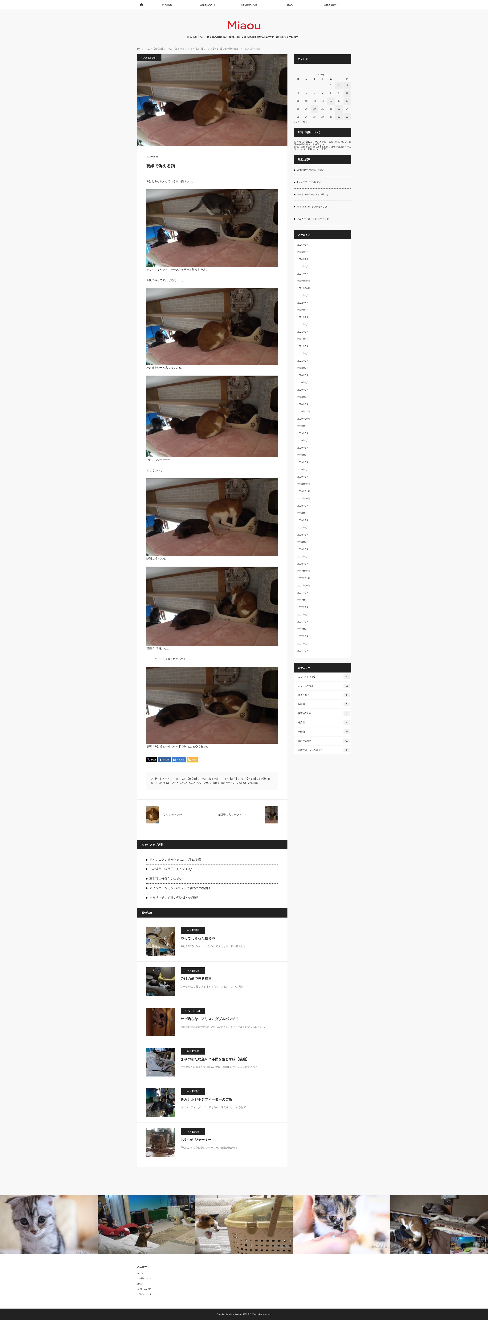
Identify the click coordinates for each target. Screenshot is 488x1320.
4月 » (304, 122)
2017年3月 (303, 636)
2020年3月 (303, 390)
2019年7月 (303, 440)
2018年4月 (303, 542)
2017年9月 (303, 593)
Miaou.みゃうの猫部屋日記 (241, 1314)
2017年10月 (303, 585)
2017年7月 (303, 607)
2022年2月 (303, 317)
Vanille (166, 778)
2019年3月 (303, 462)
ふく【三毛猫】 (323, 686)
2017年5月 (303, 622)
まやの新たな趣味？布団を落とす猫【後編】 (215, 1059)
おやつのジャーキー (196, 1140)
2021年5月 (303, 346)
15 (331, 101)
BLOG (290, 4)
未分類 (323, 731)
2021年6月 (303, 339)
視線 (255, 782)
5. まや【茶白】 (230, 778)
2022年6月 (303, 295)
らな (199, 782)
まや (182, 782)
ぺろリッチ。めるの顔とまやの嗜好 (173, 897)
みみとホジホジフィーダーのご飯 (206, 1099)
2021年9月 (303, 324)
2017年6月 (303, 614)
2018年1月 (303, 564)
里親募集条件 (331, 4)
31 (347, 117)
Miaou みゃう (171, 782)
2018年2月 (303, 556)
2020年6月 (303, 375)
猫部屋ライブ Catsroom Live (236, 782)
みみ (193, 782)
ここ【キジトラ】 (323, 676)
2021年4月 (303, 353)
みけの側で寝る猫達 (196, 979)
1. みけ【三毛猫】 (149, 57)
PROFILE (167, 4)
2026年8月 (303, 245)
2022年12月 (303, 281)
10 (347, 93)
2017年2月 (303, 643)
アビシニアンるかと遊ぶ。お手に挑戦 (175, 859)
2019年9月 (303, 426)
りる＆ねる (323, 695)
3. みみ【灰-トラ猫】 (210, 778)
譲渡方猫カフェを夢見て (323, 750)
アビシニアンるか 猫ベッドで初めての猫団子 (180, 888)
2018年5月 (303, 535)
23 (339, 109)
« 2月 (297, 122)
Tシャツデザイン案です (309, 182)
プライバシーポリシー (147, 1294)
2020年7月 (303, 368)
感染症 (323, 722)
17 (347, 101)
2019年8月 (303, 433)
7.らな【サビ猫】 (248, 778)
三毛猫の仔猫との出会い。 (167, 878)
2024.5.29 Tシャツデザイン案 (312, 206)
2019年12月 (303, 411)
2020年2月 (303, 397)
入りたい (207, 782)
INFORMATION (249, 4)
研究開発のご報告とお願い (310, 170)
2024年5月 (303, 266)
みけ (187, 782)
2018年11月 (303, 491)
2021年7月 (303, 332)
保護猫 (323, 704)
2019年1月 (303, 477)
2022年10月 (303, 288)
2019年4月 (303, 455)
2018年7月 (303, 520)
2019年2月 (303, 469)
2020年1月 (303, 404)
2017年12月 (303, 571)
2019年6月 (303, 448)
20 (314, 109)
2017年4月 (303, 629)
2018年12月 (303, 484)
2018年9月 (303, 506)
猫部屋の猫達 (323, 740)
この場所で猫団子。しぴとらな (170, 869)
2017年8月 (303, 600)
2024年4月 (303, 274)
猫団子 (216, 782)
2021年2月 (303, 361)
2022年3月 (303, 310)
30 (339, 117)
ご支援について (208, 4)
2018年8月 (303, 513)
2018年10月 (303, 498)
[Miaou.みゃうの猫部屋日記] (244, 31)
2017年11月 (303, 578)
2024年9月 (303, 259)
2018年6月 (303, 527)
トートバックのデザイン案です (313, 194)
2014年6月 (303, 651)
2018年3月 (303, 549)
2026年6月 (303, 252)
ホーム (140, 1273)
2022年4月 (303, 303)
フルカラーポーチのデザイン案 (313, 219)
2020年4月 (303, 382)
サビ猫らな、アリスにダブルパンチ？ (210, 1019)
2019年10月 (303, 419)
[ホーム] (141, 5)
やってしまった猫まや (198, 938)
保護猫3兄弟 (323, 713)
